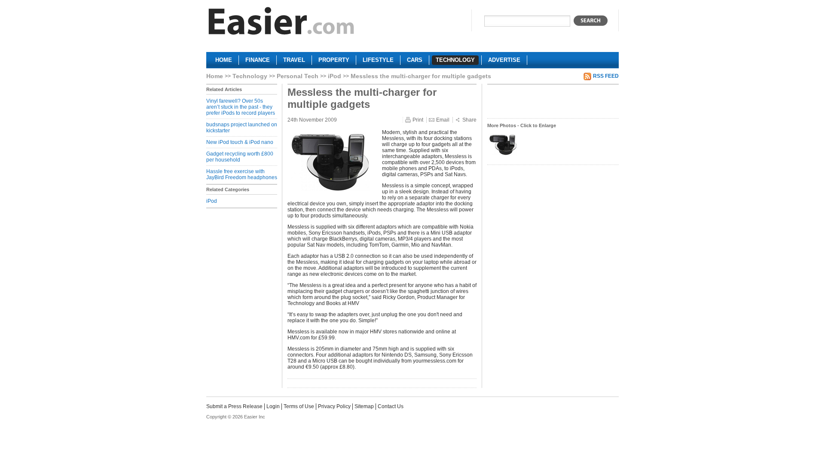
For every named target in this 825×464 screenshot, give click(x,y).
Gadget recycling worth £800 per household (239, 157)
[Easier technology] (281, 23)
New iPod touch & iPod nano (239, 142)
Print (417, 120)
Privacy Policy (334, 406)
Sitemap (364, 406)
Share (469, 120)
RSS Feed (606, 76)
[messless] (503, 155)
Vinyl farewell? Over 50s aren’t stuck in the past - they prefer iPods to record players (240, 107)
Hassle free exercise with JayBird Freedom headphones (241, 174)
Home (214, 76)
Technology (249, 76)
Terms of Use (299, 406)
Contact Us (390, 406)
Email (442, 120)
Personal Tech (297, 76)
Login (273, 406)
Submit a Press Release (234, 406)
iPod (334, 76)
